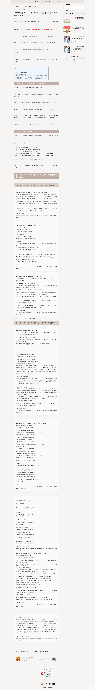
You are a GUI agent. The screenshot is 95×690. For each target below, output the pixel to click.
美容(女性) (47, 1)
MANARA (16, 53)
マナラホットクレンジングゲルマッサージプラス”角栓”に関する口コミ (31, 75)
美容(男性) (59, 1)
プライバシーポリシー (33, 680)
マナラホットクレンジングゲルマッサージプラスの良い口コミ (30, 78)
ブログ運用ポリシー (62, 680)
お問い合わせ (25, 680)
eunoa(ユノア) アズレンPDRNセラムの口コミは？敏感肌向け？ (77, 58)
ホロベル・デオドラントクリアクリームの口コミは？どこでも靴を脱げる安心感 (77, 48)
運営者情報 (42, 680)
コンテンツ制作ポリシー (72, 680)
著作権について (53, 680)
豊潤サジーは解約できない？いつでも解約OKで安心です (77, 27)
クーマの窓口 (50, 684)
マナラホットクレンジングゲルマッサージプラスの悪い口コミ (30, 77)
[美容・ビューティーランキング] (47, 674)
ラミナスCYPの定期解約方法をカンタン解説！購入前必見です (77, 19)
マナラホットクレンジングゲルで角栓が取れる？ (26, 72)
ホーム (36, 1)
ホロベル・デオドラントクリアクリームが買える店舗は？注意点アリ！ (77, 38)
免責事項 (47, 680)
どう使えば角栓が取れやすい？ (23, 74)
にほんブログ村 (47, 671)
